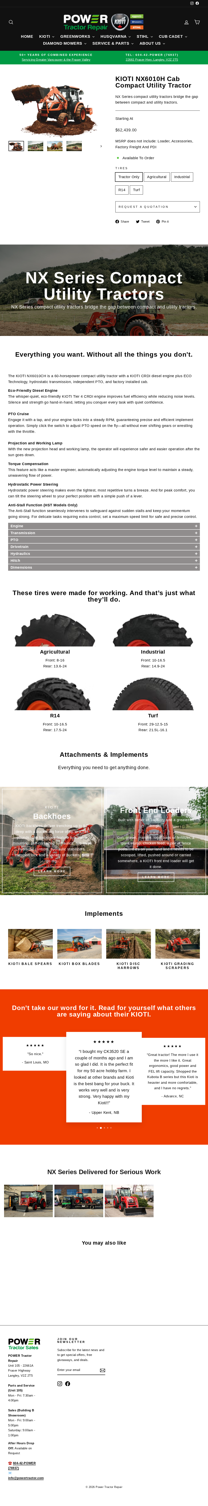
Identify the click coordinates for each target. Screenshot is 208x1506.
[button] (104, 526)
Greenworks (75, 36)
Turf (136, 190)
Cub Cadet (171, 36)
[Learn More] (52, 841)
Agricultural (156, 177)
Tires (121, 168)
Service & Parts (111, 43)
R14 (121, 190)
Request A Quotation (144, 206)
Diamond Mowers (63, 43)
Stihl (143, 36)
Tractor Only (128, 177)
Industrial (182, 177)
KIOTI (45, 36)
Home (27, 36)
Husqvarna (114, 36)
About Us (151, 43)
